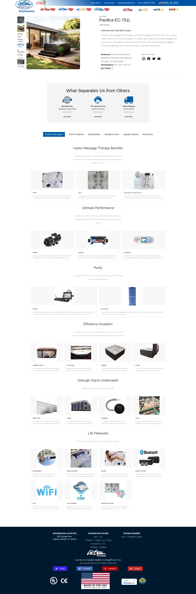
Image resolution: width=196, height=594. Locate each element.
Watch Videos (96, 3)
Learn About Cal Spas (83, 560)
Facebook (86, 568)
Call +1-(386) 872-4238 (146, 3)
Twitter (62, 568)
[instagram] (143, 58)
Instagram (112, 568)
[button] (128, 9)
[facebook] (148, 58)
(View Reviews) (105, 25)
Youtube (137, 568)
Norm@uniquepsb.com (126, 3)
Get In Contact (109, 3)
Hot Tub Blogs (104, 560)
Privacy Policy (116, 560)
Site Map (95, 560)
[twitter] (153, 58)
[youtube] (159, 58)
